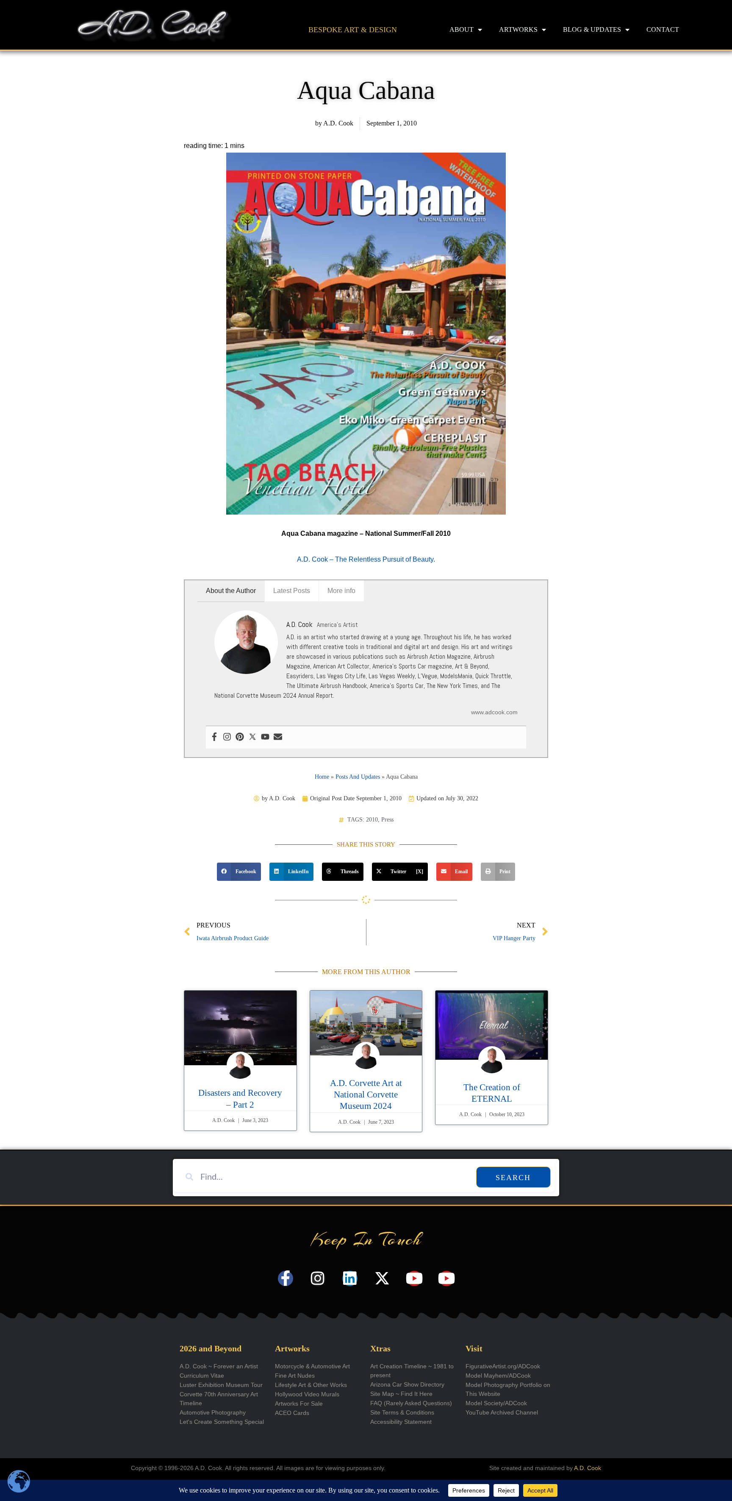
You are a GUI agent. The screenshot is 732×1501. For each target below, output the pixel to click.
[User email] (278, 737)
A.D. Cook (587, 1468)
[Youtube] (265, 737)
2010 (372, 819)
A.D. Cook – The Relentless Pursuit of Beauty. (366, 559)
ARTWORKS (518, 29)
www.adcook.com (494, 712)
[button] (239, 872)
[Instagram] (227, 737)
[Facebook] (214, 737)
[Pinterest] (240, 737)
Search (513, 1177)
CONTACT (662, 29)
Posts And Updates (358, 777)
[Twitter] (252, 737)
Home (322, 777)
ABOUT (461, 29)
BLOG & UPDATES (592, 29)
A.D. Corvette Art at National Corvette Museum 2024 (366, 1094)
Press (387, 819)
